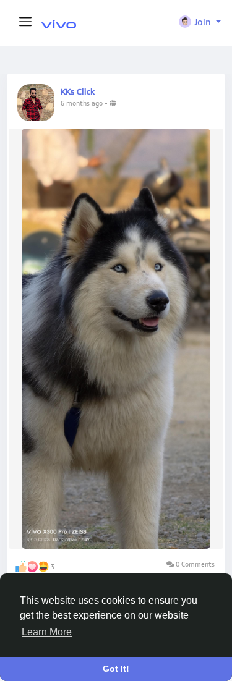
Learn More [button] (47, 632)
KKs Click (78, 91)
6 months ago (82, 103)
